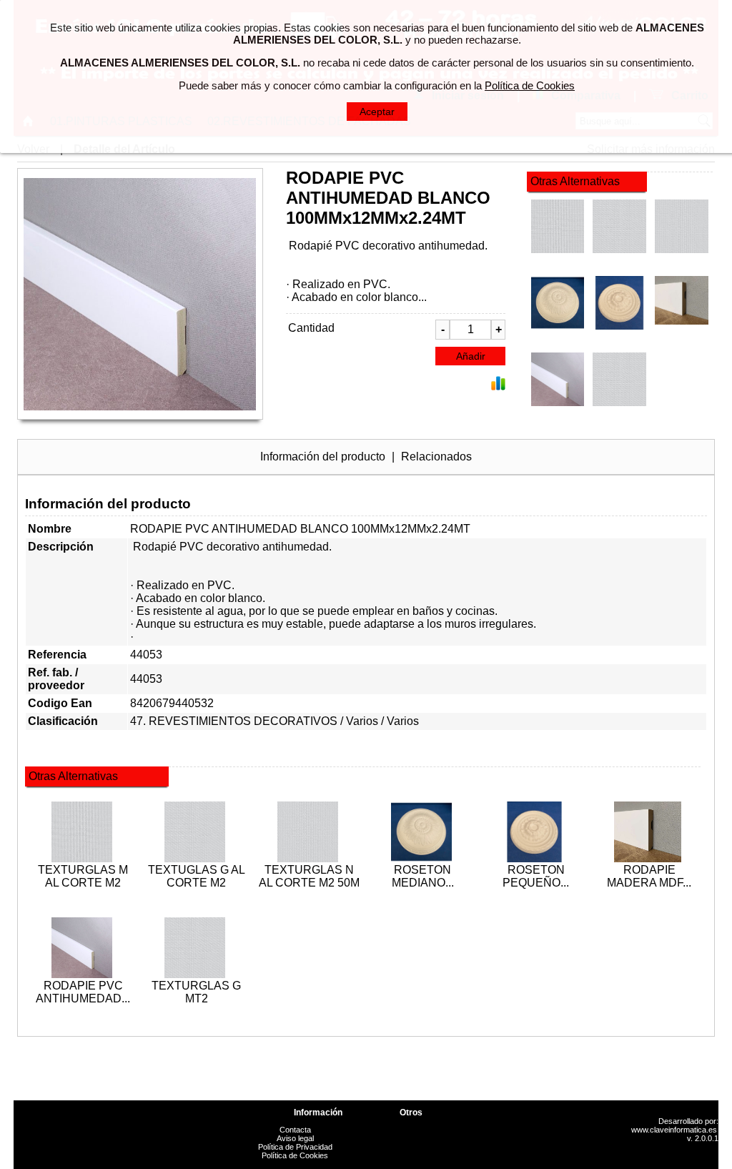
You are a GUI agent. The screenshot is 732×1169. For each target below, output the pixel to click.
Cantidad (311, 328)
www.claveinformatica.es (674, 1129)
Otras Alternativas (575, 181)
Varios (362, 721)
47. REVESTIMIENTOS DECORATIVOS (233, 721)
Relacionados (436, 456)
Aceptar (377, 111)
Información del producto (322, 456)
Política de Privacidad (295, 1147)
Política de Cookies (295, 1155)
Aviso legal (295, 1138)
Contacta (295, 1129)
